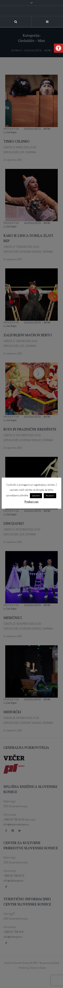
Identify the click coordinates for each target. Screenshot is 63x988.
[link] (58, 48)
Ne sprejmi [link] (50, 495)
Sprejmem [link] (36, 495)
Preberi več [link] (31, 501)
